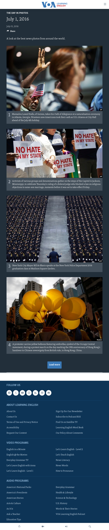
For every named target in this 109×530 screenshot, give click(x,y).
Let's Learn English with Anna (21, 465)
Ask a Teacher (13, 514)
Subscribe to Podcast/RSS (68, 417)
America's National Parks (19, 487)
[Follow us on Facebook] (9, 392)
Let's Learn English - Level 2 (69, 449)
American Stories (15, 498)
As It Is (10, 509)
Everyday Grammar (65, 487)
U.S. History (61, 503)
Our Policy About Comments (69, 433)
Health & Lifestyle (64, 493)
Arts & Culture (14, 503)
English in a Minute (16, 449)
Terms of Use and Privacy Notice (22, 422)
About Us (11, 411)
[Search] (90, 526)
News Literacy (63, 460)
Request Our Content (17, 433)
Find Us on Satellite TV (67, 422)
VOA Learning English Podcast (70, 514)
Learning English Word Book (69, 428)
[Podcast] (42, 392)
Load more (54, 365)
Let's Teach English (65, 455)
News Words (62, 465)
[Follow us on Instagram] (29, 392)
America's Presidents (17, 493)
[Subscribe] (48, 392)
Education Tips (14, 520)
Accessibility (13, 428)
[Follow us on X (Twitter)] (15, 392)
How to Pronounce (64, 471)
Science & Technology (66, 498)
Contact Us (12, 417)
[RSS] (35, 392)
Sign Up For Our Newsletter (69, 411)
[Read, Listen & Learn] (19, 526)
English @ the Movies (17, 455)
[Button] (11, 32)
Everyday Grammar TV (18, 460)
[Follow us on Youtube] (22, 392)
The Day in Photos (17, 13)
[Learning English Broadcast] (66, 526)
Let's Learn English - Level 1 (20, 471)
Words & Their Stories (66, 509)
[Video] (43, 526)
